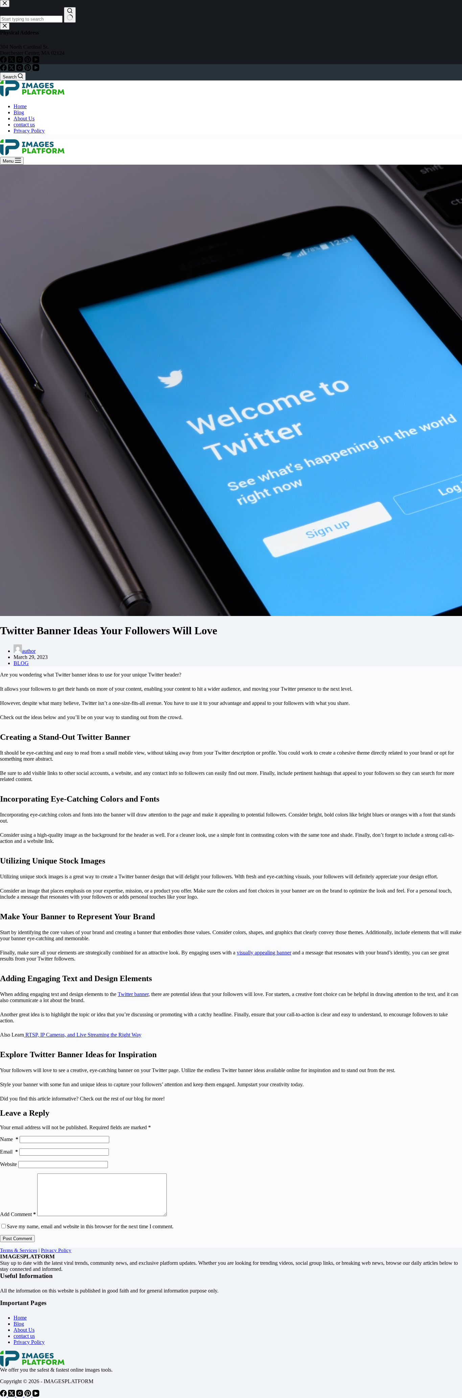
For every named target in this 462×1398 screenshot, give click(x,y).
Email (9, 1152)
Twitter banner (133, 994)
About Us (24, 118)
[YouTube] (35, 69)
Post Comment (17, 1238)
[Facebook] (4, 69)
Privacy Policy (29, 131)
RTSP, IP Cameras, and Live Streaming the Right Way (82, 1035)
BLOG (21, 663)
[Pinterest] (28, 69)
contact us (24, 124)
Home (20, 106)
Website (8, 1164)
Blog (19, 112)
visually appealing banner (264, 952)
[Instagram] (20, 69)
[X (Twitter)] (12, 69)
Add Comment (18, 1214)
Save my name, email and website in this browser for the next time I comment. (90, 1226)
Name (9, 1139)
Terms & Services (18, 1250)
